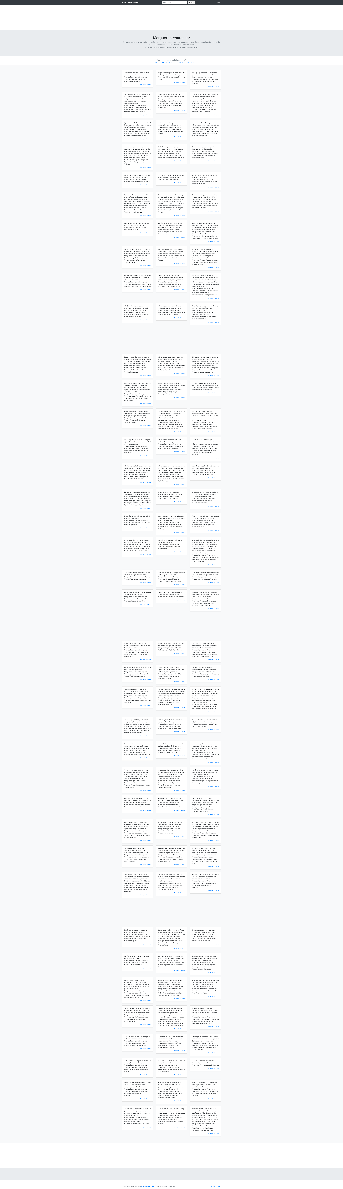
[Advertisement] (171, 17)
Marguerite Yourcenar (145, 84)
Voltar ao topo (216, 1186)
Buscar (191, 2)
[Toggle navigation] (218, 2)
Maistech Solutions (147, 1186)
